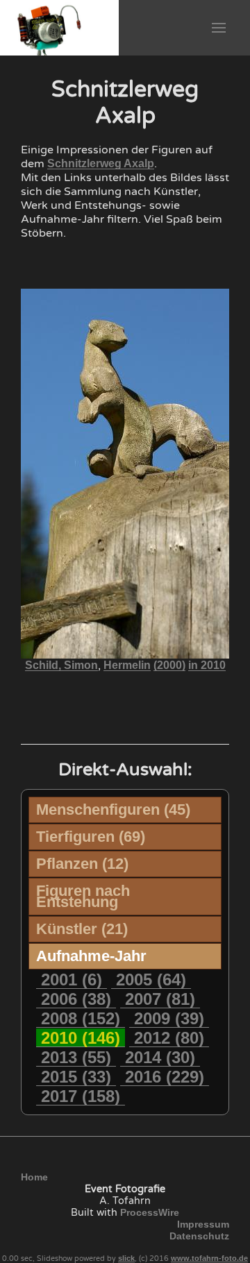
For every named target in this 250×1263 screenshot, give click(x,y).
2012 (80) (169, 1037)
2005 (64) (151, 979)
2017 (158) (80, 1096)
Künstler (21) (82, 929)
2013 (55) (76, 1057)
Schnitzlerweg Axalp (100, 163)
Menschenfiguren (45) (113, 809)
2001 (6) (71, 979)
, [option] (125, 665)
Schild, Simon (61, 665)
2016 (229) (164, 1076)
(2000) (169, 665)
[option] (31, 704)
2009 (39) (169, 1018)
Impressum (203, 1224)
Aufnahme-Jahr (91, 956)
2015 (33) (76, 1076)
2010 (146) (80, 1037)
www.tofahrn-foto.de (209, 1258)
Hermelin (127, 665)
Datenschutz (199, 1235)
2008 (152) (80, 1018)
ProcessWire (149, 1212)
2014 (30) (160, 1057)
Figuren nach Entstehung (83, 896)
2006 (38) (76, 999)
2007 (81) (160, 999)
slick (126, 1258)
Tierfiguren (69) (90, 836)
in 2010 (207, 665)
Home (34, 1177)
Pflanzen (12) (82, 863)
